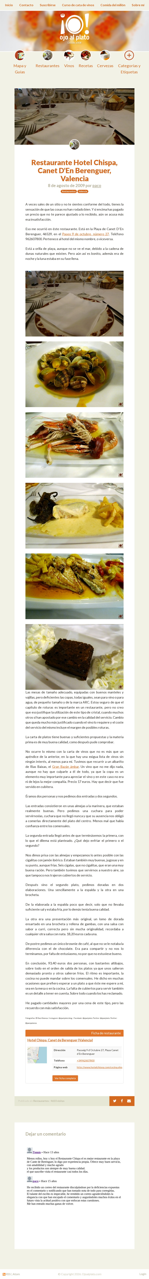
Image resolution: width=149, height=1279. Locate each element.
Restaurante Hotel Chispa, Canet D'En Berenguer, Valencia (74, 170)
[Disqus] (74, 1191)
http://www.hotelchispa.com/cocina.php (99, 1067)
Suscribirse (48, 5)
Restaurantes (41, 1100)
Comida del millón (112, 5)
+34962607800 (85, 1060)
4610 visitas (58, 1100)
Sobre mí (138, 5)
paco (96, 185)
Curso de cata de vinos (78, 5)
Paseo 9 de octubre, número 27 (85, 234)
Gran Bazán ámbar (65, 767)
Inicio (9, 5)
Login (142, 1274)
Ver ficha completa (65, 1078)
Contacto (26, 5)
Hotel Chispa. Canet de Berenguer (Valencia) (60, 1040)
